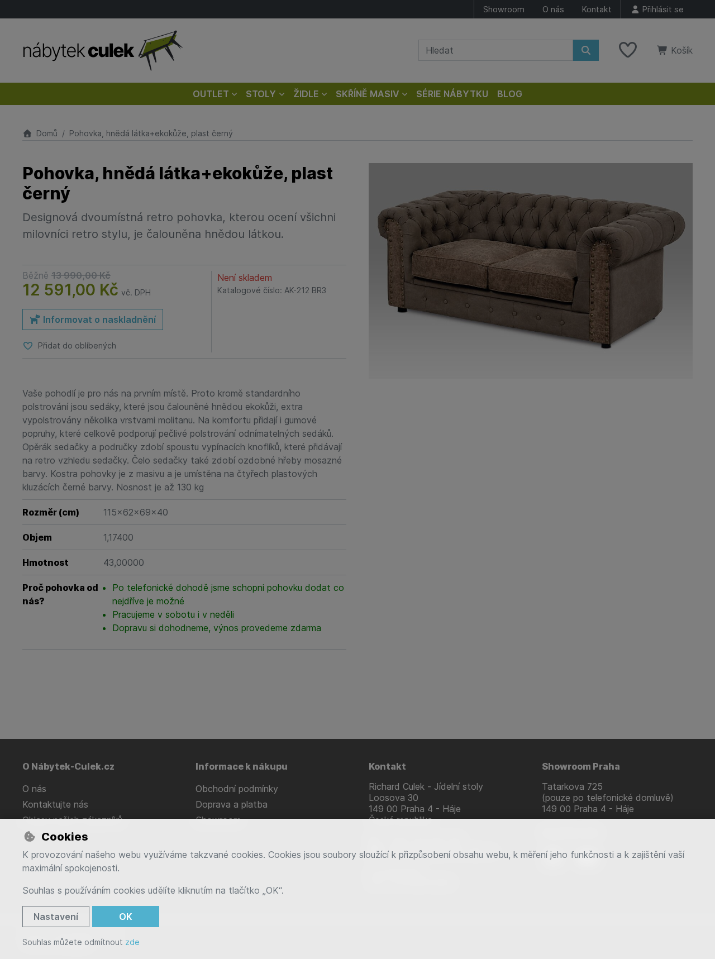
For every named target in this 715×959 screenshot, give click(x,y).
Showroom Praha (581, 766)
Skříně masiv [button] (367, 93)
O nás (553, 9)
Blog (509, 93)
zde (132, 942)
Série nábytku (452, 93)
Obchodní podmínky (237, 788)
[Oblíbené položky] (628, 50)
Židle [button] (306, 93)
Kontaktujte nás (55, 804)
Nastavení (56, 916)
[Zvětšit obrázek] (531, 271)
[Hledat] (586, 50)
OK (125, 916)
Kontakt (597, 9)
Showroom (504, 9)
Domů (47, 133)
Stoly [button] (261, 93)
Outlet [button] (211, 93)
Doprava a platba (232, 804)
